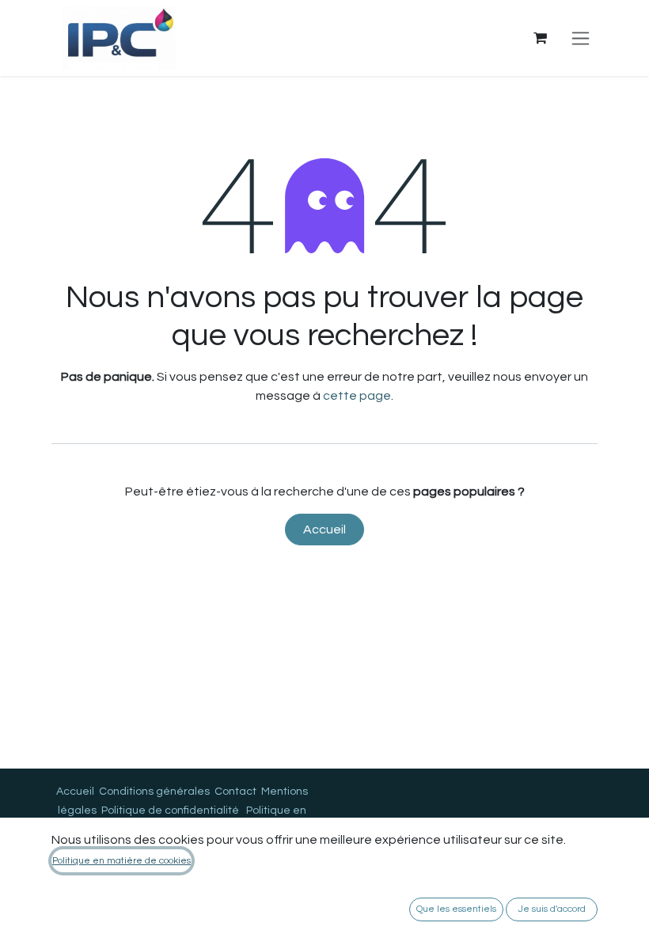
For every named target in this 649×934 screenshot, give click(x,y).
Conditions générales (154, 791)
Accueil (324, 529)
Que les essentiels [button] (456, 909)
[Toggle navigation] (581, 38)
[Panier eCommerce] (539, 38)
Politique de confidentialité (170, 810)
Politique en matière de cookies (121, 861)
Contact (235, 791)
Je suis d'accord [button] (552, 909)
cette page (357, 395)
